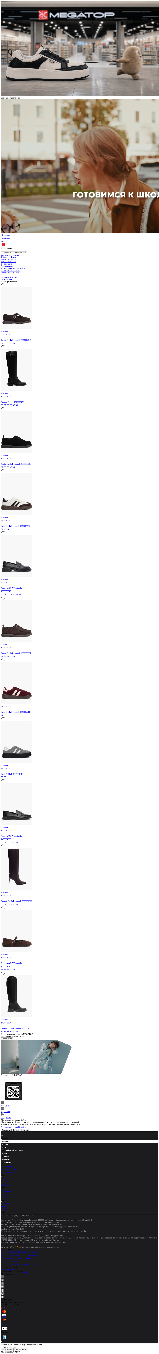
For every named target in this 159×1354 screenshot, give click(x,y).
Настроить (16, 1130)
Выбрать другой (20, 1349)
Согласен (25, 1130)
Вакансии (6, 1160)
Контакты (6, 1153)
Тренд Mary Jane (8, 1172)
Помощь (5, 1156)
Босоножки (6, 1185)
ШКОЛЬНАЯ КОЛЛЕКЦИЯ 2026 (14, 252)
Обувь (3, 1178)
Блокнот (4, 1194)
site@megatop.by (8, 1269)
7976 (25, 1272)
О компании (7, 1163)
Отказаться (6, 1130)
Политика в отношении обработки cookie (18, 1255)
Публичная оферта (9, 1261)
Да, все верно (7, 1349)
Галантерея (5, 1203)
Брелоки (4, 1197)
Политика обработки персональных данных (19, 1252)
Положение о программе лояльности (16, 1258)
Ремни (3, 1210)
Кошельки (5, 1206)
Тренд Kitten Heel (8, 1169)
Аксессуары (6, 1191)
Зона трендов (6, 1166)
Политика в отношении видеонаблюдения (19, 1264)
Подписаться (7, 1039)
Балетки (4, 1182)
